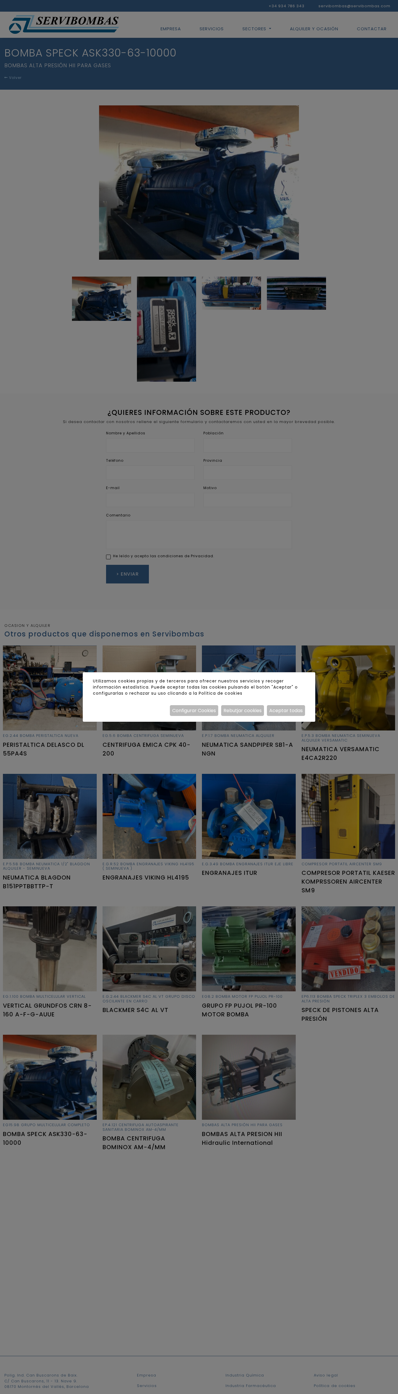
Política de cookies (220, 693)
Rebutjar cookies (242, 710)
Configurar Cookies (194, 710)
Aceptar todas (286, 710)
